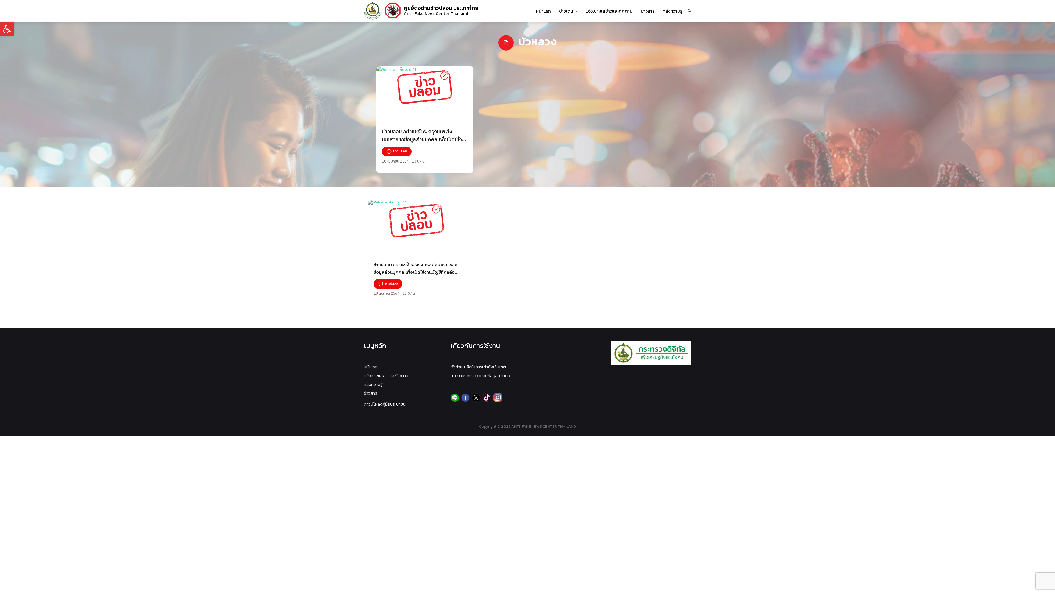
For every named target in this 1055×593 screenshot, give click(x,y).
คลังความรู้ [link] (373, 384)
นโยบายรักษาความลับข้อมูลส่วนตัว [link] (480, 375)
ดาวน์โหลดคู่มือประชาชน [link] (385, 404)
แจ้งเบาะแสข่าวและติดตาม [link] (386, 375)
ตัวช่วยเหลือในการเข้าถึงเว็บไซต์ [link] (478, 366)
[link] (7, 29)
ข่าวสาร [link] (370, 393)
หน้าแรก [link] (371, 366)
